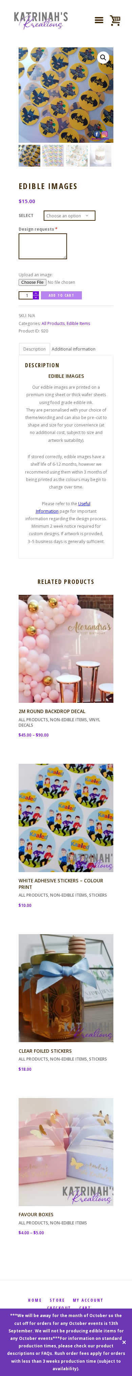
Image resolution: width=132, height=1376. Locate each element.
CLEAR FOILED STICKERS (45, 1051)
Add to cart (61, 295)
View (66, 642)
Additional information (73, 349)
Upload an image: (36, 275)
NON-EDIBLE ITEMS (68, 720)
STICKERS (98, 895)
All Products (53, 323)
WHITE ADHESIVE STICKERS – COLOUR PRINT (61, 883)
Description (34, 349)
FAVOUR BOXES (36, 1214)
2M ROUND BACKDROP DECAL (52, 711)
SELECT (26, 215)
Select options (66, 654)
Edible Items (78, 323)
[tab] (34, 349)
